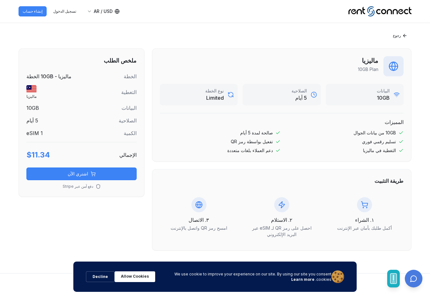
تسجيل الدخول (64, 11)
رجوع (397, 35)
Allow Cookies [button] (135, 276)
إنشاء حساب (32, 11)
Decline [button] (100, 276)
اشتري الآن (78, 173)
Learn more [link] (302, 279)
